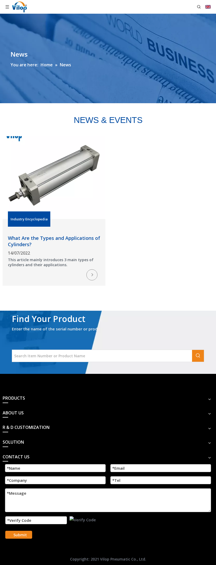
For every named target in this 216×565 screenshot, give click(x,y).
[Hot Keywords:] (198, 356)
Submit (20, 534)
